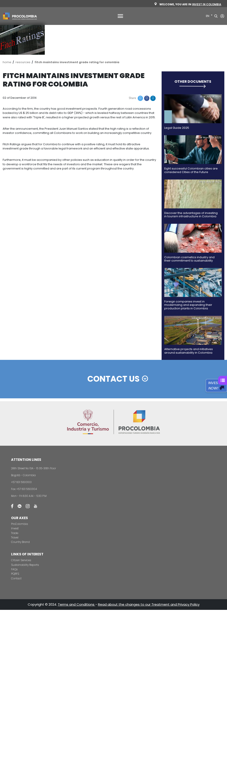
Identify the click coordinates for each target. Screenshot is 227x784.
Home (7, 62)
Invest (15, 528)
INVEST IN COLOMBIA (206, 4)
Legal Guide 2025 (176, 128)
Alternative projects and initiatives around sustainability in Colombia (188, 350)
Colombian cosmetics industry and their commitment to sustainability (189, 258)
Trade (14, 533)
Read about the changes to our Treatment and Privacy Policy (149, 604)
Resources (23, 62)
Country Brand (20, 542)
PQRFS (15, 574)
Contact (16, 578)
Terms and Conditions (76, 604)
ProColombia (19, 524)
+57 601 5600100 (21, 482)
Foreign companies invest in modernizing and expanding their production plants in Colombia (188, 305)
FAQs (14, 569)
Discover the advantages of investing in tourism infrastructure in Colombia (191, 214)
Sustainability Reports (25, 565)
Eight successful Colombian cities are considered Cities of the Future (191, 170)
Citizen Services (21, 560)
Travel (14, 537)
